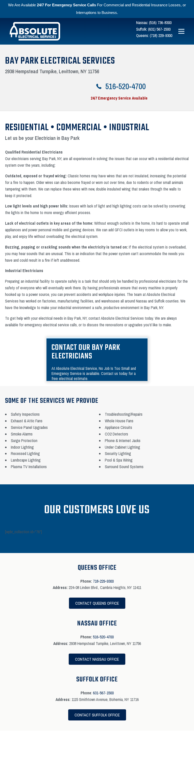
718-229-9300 (103, 581)
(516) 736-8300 (160, 22)
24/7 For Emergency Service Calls (66, 5)
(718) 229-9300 (161, 35)
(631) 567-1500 (159, 29)
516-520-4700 (103, 637)
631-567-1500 (103, 693)
